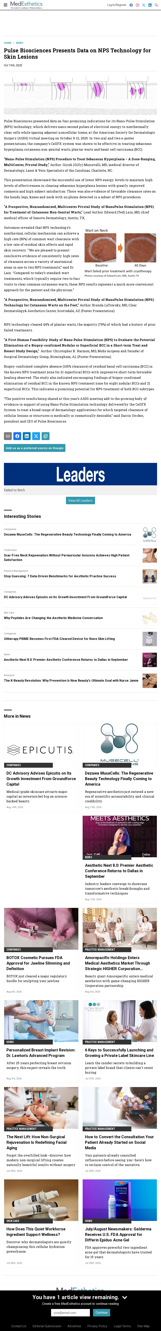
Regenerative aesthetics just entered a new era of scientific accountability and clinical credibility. (120, 796)
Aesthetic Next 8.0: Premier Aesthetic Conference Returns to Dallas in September (66, 660)
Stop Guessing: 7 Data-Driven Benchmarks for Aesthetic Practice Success (60, 576)
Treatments (10, 550)
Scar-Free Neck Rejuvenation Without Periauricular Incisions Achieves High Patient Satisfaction (66, 557)
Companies (10, 529)
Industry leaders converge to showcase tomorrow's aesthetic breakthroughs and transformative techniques (117, 888)
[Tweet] (36, 436)
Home (7, 42)
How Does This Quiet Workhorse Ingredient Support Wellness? (35, 1232)
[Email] (8, 436)
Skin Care (9, 612)
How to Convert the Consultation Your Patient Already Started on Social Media (119, 1142)
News (19, 42)
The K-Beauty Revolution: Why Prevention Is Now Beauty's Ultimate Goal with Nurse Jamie (71, 680)
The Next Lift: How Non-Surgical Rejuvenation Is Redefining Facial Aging (36, 1142)
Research (9, 675)
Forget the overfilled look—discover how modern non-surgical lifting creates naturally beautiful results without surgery (40, 1160)
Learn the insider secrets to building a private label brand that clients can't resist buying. (119, 1067)
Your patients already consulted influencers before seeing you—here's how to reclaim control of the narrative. (118, 1160)
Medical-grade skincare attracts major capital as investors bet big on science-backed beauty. (37, 796)
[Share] (17, 436)
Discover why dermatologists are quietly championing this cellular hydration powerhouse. (38, 1246)
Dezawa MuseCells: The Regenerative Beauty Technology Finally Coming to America (67, 534)
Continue (102, 1312)
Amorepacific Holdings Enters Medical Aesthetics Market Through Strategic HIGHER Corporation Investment (117, 963)
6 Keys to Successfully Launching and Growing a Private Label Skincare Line (119, 1053)
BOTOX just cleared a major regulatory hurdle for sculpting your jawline (36, 978)
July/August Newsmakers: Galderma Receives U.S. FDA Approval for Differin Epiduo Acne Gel (118, 1234)
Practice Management (16, 571)
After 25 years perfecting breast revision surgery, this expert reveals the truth (38, 1065)
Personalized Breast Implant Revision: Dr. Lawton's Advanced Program (41, 1053)
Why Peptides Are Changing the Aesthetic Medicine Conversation (53, 618)
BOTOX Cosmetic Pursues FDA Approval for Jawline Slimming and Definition (38, 963)
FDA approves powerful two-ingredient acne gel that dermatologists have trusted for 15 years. (118, 1252)
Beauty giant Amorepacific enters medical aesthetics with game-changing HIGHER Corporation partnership (119, 981)
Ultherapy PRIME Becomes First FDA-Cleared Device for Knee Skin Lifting (59, 639)
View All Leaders (81, 500)
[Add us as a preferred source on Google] (45, 436)
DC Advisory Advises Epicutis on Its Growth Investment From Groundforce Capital (65, 597)
